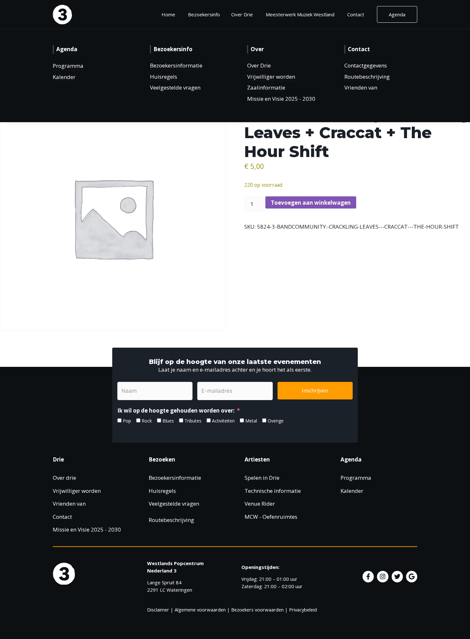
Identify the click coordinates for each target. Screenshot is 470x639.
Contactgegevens (365, 65)
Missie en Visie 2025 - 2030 (281, 98)
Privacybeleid (303, 609)
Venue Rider (260, 503)
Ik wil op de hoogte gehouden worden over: (176, 410)
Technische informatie (273, 490)
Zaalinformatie (266, 87)
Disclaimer (158, 609)
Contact (355, 14)
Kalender (64, 77)
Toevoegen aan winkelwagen (311, 202)
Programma (68, 65)
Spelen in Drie (262, 477)
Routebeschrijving (367, 76)
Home (168, 14)
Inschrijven (315, 390)
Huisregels (163, 76)
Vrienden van (360, 87)
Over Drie (259, 65)
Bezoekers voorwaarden (257, 609)
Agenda (397, 14)
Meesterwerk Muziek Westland (300, 14)
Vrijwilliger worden (271, 76)
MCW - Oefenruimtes (271, 516)
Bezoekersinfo (204, 14)
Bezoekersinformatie (176, 65)
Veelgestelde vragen (175, 87)
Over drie (64, 477)
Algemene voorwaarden (200, 609)
